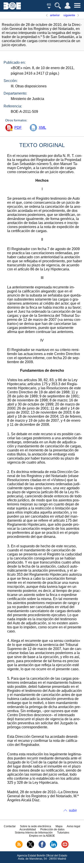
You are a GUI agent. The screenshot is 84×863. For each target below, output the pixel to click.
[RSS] (19, 847)
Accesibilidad (27, 829)
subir (73, 810)
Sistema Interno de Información (34, 832)
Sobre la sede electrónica (35, 826)
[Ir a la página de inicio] (12, 8)
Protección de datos (52, 829)
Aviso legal (73, 826)
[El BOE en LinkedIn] (53, 847)
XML (42, 127)
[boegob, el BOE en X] (30, 847)
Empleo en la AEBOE (42, 835)
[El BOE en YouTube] (65, 847)
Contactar (10, 826)
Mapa (59, 826)
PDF (18, 127)
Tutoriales (63, 832)
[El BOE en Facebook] (42, 847)
